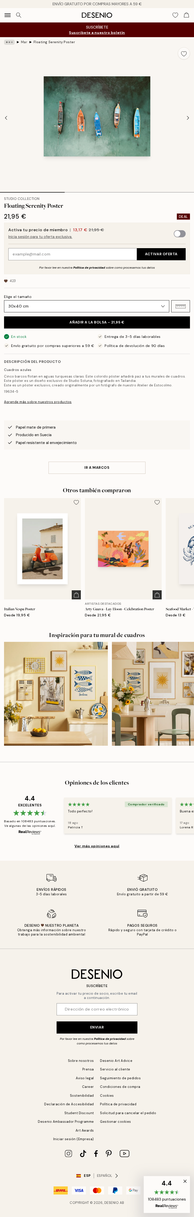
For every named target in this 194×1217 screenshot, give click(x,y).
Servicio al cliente (115, 1069)
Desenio (111, 1203)
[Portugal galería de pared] (56, 694)
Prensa (88, 1069)
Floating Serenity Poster (54, 42)
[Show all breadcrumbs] (9, 42)
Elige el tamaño (18, 296)
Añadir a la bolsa (96, 322)
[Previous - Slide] (6, 118)
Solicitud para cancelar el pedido (128, 1113)
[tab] (32, 191)
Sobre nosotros (81, 1061)
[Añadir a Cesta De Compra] (76, 594)
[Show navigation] (7, 15)
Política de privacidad (89, 268)
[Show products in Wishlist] (175, 15)
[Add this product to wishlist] (184, 53)
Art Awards (85, 1130)
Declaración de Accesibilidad (69, 1104)
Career (88, 1087)
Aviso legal (85, 1078)
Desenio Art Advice (116, 1061)
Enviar (97, 1027)
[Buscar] (18, 15)
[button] (180, 306)
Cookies (107, 1095)
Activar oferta (161, 254)
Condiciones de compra (120, 1087)
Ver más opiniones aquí (97, 846)
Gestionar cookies (115, 1121)
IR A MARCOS (96, 467)
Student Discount (79, 1113)
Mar (24, 42)
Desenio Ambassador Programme (66, 1121)
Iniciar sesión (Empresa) (73, 1139)
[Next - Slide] (188, 118)
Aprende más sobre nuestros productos (38, 402)
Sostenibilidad (82, 1095)
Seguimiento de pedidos (120, 1078)
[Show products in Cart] (186, 15)
